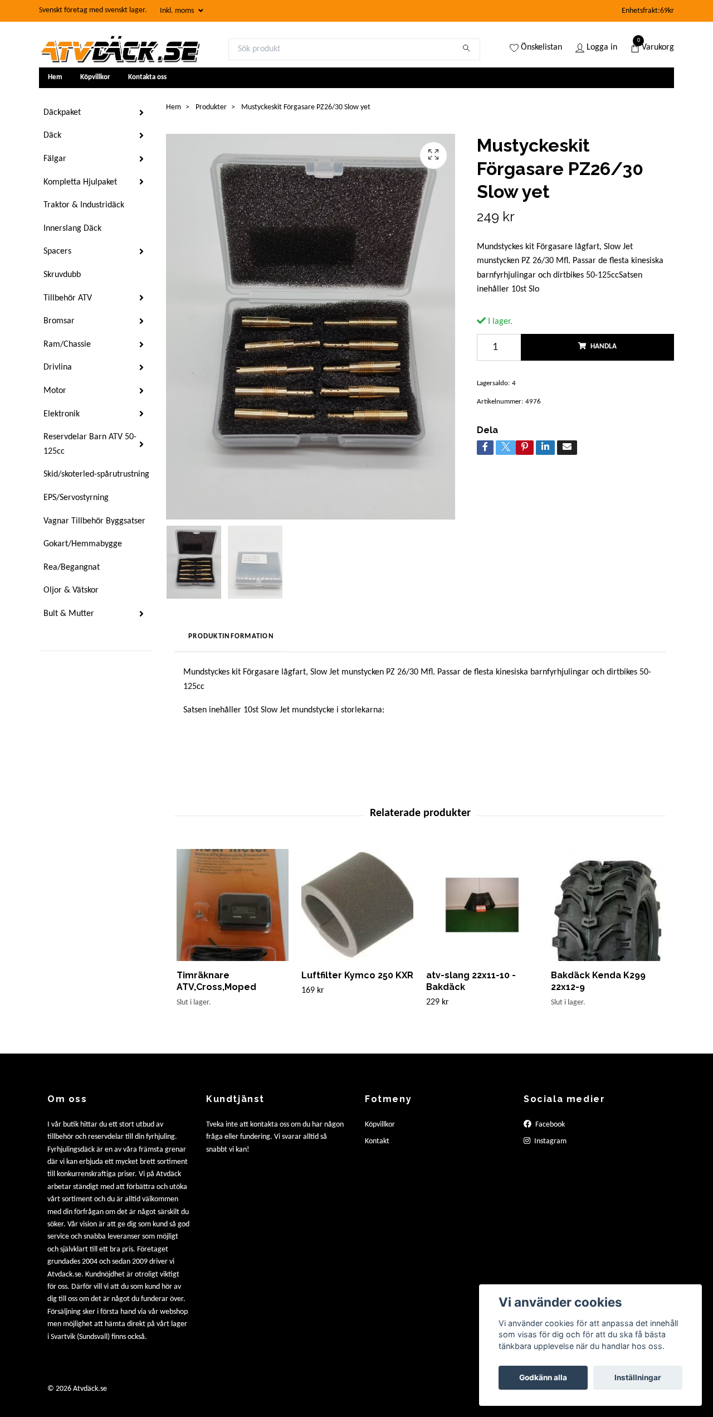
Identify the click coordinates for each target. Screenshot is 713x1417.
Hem (55, 77)
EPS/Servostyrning (76, 497)
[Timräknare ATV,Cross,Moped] (233, 905)
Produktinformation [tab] (231, 636)
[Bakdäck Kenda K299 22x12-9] (607, 905)
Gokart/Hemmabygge (82, 544)
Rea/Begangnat (71, 567)
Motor (54, 390)
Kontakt (377, 1141)
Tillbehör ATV (67, 298)
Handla (603, 346)
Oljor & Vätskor (71, 590)
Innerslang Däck (72, 228)
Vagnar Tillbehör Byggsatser (94, 521)
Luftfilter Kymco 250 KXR (357, 975)
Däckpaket (62, 112)
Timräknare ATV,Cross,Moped (216, 981)
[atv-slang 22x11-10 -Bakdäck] (482, 905)
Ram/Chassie (67, 344)
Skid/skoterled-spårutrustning (96, 474)
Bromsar (59, 321)
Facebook (549, 1124)
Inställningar (637, 1377)
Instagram (550, 1141)
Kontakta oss (147, 77)
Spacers (57, 251)
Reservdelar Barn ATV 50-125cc (89, 444)
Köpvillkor (95, 77)
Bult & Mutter (68, 613)
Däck (52, 135)
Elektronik (61, 414)
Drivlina (57, 367)
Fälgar (54, 158)
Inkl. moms (178, 11)
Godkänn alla (543, 1377)
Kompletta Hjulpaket (80, 182)
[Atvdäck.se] (120, 49)
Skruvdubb (62, 274)
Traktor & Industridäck (83, 205)
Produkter (211, 107)
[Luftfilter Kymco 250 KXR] (357, 905)
